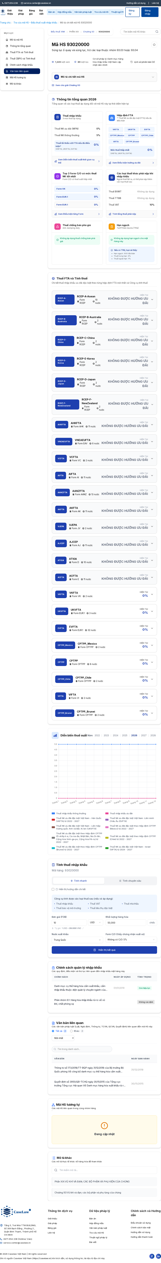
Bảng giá (32, 12)
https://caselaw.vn (42, 1258)
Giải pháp (21, 12)
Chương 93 (88, 31)
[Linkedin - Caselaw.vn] (158, 1256)
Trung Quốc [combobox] (60, 939)
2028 (153, 735)
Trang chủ (5, 22)
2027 (144, 735)
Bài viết (41, 12)
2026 (134, 735)
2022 (97, 735)
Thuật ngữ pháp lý (98, 1237)
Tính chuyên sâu (132, 880)
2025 (124, 735)
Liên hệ (155, 3)
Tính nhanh (80, 880)
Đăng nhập (147, 12)
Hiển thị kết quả (106, 950)
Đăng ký (131, 12)
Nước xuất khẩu (60, 934)
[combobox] (95, 922)
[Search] (156, 31)
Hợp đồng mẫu (65, 12)
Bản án (51, 12)
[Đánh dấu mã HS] (154, 44)
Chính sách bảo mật (140, 1227)
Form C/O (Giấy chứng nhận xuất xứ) (125, 934)
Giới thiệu (10, 12)
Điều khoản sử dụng (141, 1223)
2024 (115, 735)
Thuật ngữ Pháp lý (120, 12)
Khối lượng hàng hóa (117, 917)
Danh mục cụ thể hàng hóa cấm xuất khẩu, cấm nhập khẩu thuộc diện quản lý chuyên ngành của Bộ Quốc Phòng (79, 988)
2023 (106, 735)
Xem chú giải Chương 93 (68, 85)
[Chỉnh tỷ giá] (83, 928)
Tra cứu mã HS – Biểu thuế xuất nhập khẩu (35, 22)
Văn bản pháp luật (83, 12)
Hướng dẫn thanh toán (142, 1237)
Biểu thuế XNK (58, 31)
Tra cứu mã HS (101, 12)
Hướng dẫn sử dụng (136, 3)
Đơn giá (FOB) (59, 917)
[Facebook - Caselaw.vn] (151, 1256)
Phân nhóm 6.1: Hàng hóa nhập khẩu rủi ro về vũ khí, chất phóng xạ (79, 1002)
